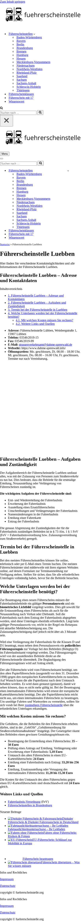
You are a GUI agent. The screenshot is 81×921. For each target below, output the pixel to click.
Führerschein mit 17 (21, 97)
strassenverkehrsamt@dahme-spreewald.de (45, 344)
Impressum (7, 879)
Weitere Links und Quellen (35, 323)
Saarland (22, 76)
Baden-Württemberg (29, 37)
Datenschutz (7, 885)
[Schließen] (6, 120)
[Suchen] (1, 108)
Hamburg (22, 55)
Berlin (20, 44)
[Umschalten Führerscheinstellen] (68, 170)
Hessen (21, 58)
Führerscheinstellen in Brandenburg (30, 805)
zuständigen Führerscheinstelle (44, 705)
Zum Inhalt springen (12, 1)
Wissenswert (16, 101)
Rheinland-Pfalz (27, 72)
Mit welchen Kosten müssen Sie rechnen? (44, 320)
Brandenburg (25, 48)
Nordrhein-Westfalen (29, 69)
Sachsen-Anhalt (26, 83)
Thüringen (23, 90)
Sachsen (22, 79)
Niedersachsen (26, 65)
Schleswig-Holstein (29, 86)
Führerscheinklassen (21, 94)
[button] (34, 34)
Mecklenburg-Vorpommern (33, 62)
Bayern (21, 41)
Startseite (5, 244)
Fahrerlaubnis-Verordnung (24, 801)
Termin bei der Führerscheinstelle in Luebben (37, 309)
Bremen (21, 51)
